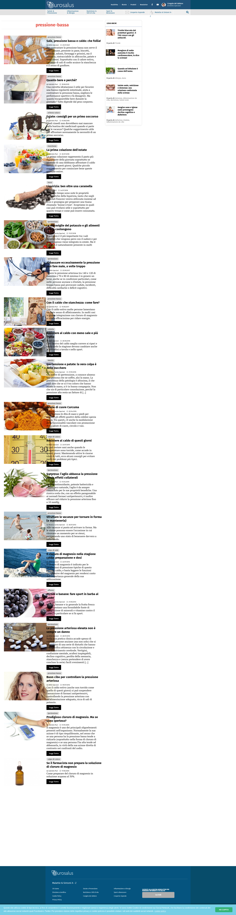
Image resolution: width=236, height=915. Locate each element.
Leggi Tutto (54, 70)
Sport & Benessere (110, 12)
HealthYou (114, 5)
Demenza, (119, 98)
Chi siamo (55, 889)
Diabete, (126, 120)
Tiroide (117, 43)
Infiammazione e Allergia (122, 889)
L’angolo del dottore (90, 896)
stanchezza (52, 146)
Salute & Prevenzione (52, 12)
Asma (124, 78)
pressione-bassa (54, 37)
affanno (51, 590)
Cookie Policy (56, 896)
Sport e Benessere (120, 892)
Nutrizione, (115, 100)
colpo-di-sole (53, 550)
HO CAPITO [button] (224, 910)
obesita (51, 360)
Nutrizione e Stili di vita (91, 892)
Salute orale (124, 100)
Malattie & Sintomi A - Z (64, 883)
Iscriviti (158, 895)
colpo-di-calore (54, 437)
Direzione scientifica (59, 892)
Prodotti (133, 5)
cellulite (51, 329)
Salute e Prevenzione (90, 889)
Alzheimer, (119, 120)
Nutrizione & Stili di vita (91, 12)
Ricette (124, 5)
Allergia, (118, 78)
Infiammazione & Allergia (73, 12)
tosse (50, 182)
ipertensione (53, 222)
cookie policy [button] (160, 911)
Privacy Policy (57, 900)
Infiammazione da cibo (115, 122)
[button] (153, 5)
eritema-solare (54, 113)
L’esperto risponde (120, 896)
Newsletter (144, 5)
